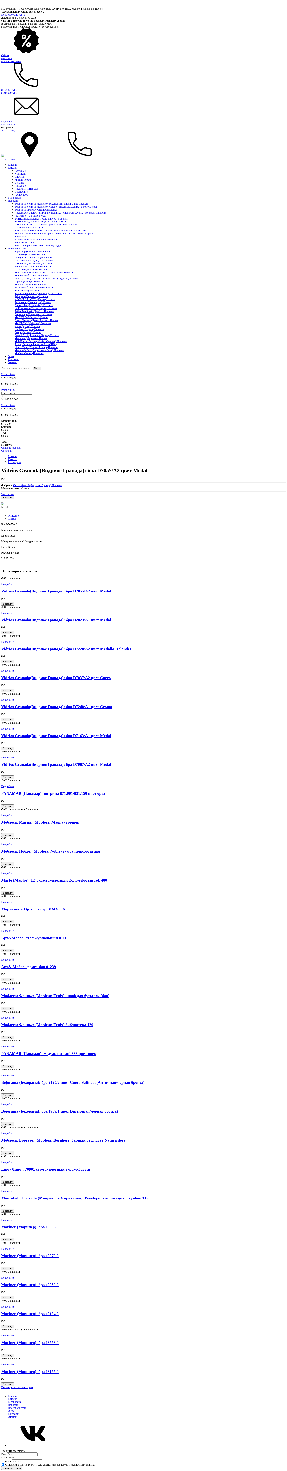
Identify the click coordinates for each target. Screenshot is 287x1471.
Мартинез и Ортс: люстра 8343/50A (33, 909)
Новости (13, 200)
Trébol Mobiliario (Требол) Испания (34, 311)
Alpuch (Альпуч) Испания (29, 281)
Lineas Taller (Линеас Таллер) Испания (36, 347)
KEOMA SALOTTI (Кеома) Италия (35, 299)
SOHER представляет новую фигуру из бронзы (41, 218)
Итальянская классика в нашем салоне (36, 239)
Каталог (12, 167)
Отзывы (12, 362)
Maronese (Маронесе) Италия (31, 338)
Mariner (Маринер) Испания (30, 284)
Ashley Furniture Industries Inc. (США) (36, 344)
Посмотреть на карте (13, 14)
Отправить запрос (12, 1468)
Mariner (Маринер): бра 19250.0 (30, 1285)
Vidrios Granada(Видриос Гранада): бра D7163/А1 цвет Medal (56, 736)
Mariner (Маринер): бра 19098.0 (30, 1227)
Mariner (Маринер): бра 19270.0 (30, 1256)
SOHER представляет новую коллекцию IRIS (40, 221)
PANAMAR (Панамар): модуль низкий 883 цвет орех (48, 1053)
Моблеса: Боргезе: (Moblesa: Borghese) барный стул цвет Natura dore (63, 1140)
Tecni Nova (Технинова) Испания (33, 266)
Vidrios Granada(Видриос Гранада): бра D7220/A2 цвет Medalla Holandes (66, 649)
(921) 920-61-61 (10, 92)
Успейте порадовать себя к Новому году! (38, 245)
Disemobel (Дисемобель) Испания (33, 263)
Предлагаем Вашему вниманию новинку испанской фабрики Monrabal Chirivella (60, 212)
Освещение (21, 191)
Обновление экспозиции (29, 227)
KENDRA (20, 236)
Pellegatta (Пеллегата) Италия (31, 296)
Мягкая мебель (23, 179)
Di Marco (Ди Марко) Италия (31, 269)
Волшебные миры (25, 242)
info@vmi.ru (8, 124)
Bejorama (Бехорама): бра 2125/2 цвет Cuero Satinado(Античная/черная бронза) (72, 1082)
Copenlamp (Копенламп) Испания (33, 314)
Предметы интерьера (26, 188)
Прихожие (20, 185)
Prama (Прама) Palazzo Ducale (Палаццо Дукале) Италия (46, 278)
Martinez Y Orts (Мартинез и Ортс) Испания (39, 350)
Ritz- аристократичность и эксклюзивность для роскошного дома (51, 230)
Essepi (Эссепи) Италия (28, 332)
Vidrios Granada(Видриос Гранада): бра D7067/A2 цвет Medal (56, 764)
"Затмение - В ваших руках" (31, 215)
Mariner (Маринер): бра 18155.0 (30, 1371)
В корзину (8, 497)
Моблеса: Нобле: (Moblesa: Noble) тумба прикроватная (50, 851)
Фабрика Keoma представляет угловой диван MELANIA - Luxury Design (56, 206)
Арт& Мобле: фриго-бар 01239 (28, 967)
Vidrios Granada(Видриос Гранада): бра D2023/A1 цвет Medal (56, 620)
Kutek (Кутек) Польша (27, 326)
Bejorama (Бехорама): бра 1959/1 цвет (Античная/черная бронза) (59, 1111)
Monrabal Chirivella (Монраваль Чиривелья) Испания (44, 272)
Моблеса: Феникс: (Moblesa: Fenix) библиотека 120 (47, 1025)
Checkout (6, 450)
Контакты (13, 359)
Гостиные (20, 170)
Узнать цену (8, 130)
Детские (19, 182)
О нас (11, 356)
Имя (4, 1454)
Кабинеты (20, 173)
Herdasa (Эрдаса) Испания (29, 329)
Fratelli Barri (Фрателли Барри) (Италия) (37, 335)
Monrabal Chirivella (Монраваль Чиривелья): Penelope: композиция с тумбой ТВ (74, 1198)
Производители (17, 248)
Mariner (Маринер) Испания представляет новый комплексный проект (55, 233)
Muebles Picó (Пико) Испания (31, 275)
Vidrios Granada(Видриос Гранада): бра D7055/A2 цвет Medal (56, 591)
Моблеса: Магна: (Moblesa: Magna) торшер (40, 822)
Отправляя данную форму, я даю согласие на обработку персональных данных (50, 1464)
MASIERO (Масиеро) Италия (31, 317)
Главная (12, 164)
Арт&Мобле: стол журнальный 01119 (35, 938)
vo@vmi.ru (7, 121)
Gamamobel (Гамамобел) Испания (34, 305)
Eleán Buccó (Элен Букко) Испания (34, 287)
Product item (8, 374)
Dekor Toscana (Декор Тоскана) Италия (36, 320)
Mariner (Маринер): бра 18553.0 (30, 1342)
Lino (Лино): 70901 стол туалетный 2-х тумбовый (45, 1169)
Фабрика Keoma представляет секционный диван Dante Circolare (51, 203)
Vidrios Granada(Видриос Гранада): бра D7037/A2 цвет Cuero (56, 678)
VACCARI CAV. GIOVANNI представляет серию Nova (46, 224)
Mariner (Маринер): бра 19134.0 (30, 1314)
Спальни (20, 176)
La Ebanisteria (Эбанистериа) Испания (36, 308)
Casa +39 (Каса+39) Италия (30, 254)
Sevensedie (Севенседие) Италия (33, 302)
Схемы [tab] (12, 518)
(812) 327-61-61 (10, 89)
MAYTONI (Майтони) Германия (33, 323)
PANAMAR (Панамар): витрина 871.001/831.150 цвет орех (53, 793)
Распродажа (21, 194)
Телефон (6, 1461)
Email (4, 1457)
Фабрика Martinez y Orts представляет (36, 209)
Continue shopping (11, 447)
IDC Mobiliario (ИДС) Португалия (34, 260)
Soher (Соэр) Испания (27, 290)
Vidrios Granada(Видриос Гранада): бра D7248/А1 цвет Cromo (56, 707)
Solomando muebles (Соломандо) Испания (38, 293)
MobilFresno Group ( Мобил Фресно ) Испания (41, 341)
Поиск (37, 368)
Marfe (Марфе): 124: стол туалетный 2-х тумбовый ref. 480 (54, 880)
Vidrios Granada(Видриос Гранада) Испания (37, 485)
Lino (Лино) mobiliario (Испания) (33, 257)
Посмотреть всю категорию (17, 1387)
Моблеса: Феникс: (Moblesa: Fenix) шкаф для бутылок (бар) (55, 996)
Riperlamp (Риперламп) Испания (33, 251)
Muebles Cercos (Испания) (29, 353)
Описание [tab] (13, 515)
